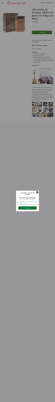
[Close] (37, 192)
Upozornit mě (27, 207)
